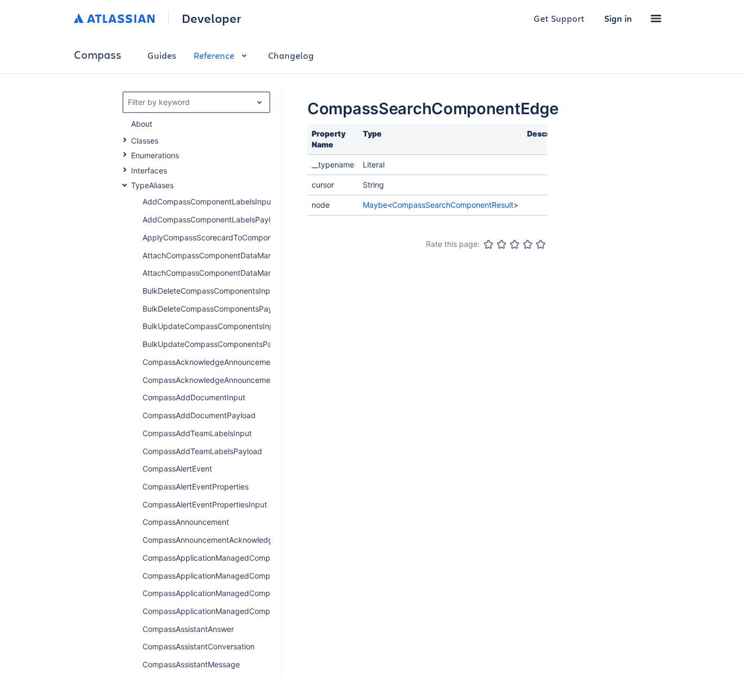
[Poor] (501, 244)
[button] (656, 18)
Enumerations (155, 155)
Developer (211, 18)
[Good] (527, 244)
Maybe (375, 204)
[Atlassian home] (114, 18)
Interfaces (149, 170)
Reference (214, 55)
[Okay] (514, 244)
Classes (144, 140)
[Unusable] (488, 244)
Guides (161, 55)
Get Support (559, 18)
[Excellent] (540, 244)
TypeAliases (152, 185)
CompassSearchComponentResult (452, 204)
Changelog (291, 55)
